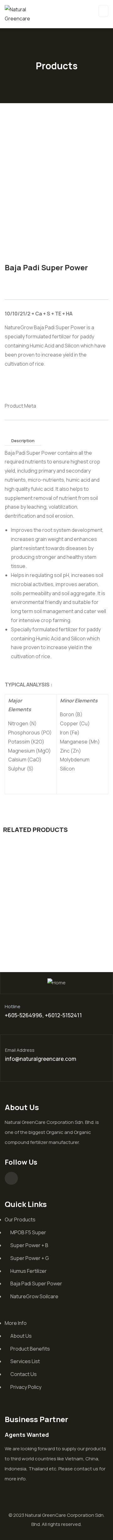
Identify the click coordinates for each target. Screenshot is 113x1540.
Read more (43, 911)
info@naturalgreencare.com (40, 1058)
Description (23, 440)
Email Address (20, 1050)
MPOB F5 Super (56, 924)
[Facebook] (11, 1178)
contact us (86, 1468)
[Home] (56, 982)
